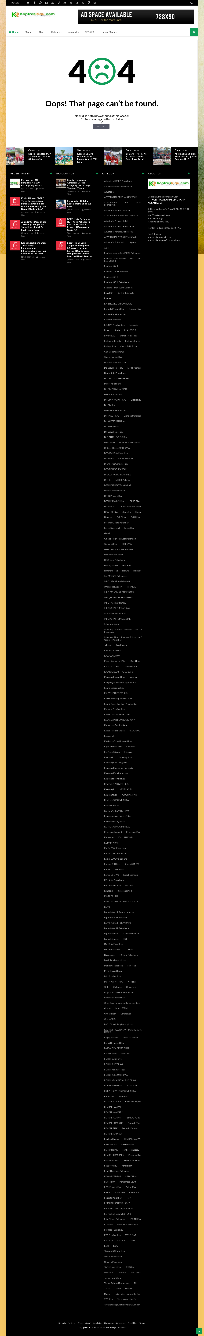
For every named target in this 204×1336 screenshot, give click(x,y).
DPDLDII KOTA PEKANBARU (117, 474)
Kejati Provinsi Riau (113, 746)
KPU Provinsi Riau (112, 885)
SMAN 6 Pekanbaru (113, 1262)
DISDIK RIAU (110, 405)
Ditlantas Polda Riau (113, 432)
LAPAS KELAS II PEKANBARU (117, 923)
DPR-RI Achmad (123, 480)
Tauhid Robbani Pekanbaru (116, 1283)
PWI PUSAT (130, 1235)
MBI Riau (131, 965)
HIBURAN (126, 565)
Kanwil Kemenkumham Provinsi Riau (121, 704)
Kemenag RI (109, 789)
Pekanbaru (109, 1096)
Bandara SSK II (111, 266)
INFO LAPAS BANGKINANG (117, 581)
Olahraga (117, 987)
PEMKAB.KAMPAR (132, 1139)
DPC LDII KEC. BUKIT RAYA (117, 448)
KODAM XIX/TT (112, 842)
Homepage (101, 126)
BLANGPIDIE (130, 330)
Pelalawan (123, 1096)
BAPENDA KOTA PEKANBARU (118, 303)
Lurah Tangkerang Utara (115, 960)
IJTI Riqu (137, 570)
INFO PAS (131, 586)
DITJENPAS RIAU (112, 426)
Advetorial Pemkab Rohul (116, 221)
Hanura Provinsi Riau (113, 554)
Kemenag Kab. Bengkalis (115, 762)
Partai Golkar (110, 1053)
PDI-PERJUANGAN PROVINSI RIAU (120, 1091)
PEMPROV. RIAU (132, 1160)
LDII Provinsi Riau (112, 949)
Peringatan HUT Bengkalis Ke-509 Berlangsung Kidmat (32, 183)
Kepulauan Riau (133, 832)
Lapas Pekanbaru (131, 933)
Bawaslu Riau (135, 309)
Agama (133, 242)
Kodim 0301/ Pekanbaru (115, 853)
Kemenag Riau (110, 794)
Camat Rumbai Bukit (113, 357)
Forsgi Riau (129, 528)
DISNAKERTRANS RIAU (115, 421)
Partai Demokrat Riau (114, 1043)
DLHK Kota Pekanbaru (129, 442)
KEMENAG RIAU (129, 794)
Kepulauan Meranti (113, 832)
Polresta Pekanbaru (113, 1198)
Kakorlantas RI (131, 666)
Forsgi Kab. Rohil (112, 528)
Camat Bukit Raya (128, 346)
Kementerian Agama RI (114, 821)
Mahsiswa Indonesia (113, 965)
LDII (125, 939)
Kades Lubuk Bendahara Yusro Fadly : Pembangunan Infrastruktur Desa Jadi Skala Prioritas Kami (34, 248)
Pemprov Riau (135, 1155)
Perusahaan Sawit (128, 1181)
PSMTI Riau (136, 1219)
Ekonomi (108, 517)
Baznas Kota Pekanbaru (115, 314)
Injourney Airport (112, 624)
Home (15, 32)
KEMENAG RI (126, 789)
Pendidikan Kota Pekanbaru (117, 1171)
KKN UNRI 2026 (125, 837)
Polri (129, 1198)
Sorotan (122, 1272)
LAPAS (107, 907)
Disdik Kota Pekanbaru (115, 373)
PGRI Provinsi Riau (112, 1187)
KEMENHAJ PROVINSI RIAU (117, 800)
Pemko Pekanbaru (130, 1150)
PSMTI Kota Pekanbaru (115, 1219)
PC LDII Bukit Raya (113, 1059)
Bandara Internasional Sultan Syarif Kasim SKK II (123, 259)
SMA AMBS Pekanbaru (114, 1251)
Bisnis (117, 330)
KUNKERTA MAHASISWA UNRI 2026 (121, 901)
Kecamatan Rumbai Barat (116, 725)
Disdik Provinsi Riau (113, 394)
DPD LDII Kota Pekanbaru (116, 453)
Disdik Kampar (134, 368)
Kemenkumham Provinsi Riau (117, 816)
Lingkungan (109, 955)
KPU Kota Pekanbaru (114, 880)
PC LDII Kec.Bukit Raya (114, 1069)
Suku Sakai (136, 1272)
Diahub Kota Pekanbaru (115, 362)
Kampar (133, 677)
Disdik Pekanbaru (112, 383)
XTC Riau (108, 1299)
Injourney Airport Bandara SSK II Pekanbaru (123, 630)
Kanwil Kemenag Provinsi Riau (118, 698)
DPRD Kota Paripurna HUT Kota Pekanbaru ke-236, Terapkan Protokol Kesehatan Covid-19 (78, 224)
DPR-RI (107, 480)
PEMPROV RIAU (112, 1160)
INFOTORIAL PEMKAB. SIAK (117, 619)
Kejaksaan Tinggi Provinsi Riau (118, 741)
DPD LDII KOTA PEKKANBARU (118, 458)
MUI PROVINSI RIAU (114, 981)
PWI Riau (108, 1240)
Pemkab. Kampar (130, 1128)
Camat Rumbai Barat (114, 351)
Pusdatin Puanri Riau (113, 1230)
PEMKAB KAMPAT (112, 1117)
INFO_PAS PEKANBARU (115, 603)
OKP (106, 987)
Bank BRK (108, 293)
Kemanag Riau (125, 757)
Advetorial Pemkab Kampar (117, 210)
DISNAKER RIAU (111, 416)
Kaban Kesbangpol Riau (115, 661)
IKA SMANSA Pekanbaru (115, 576)
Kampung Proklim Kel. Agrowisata (120, 682)
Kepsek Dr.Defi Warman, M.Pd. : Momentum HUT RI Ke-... (38, 157)
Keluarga (128, 752)
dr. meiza (126, 512)
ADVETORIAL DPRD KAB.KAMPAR (120, 197)
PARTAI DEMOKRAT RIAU (116, 1048)
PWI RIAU (121, 1240)
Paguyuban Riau (111, 1037)
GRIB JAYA (127, 544)
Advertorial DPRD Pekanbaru (118, 181)
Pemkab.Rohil (110, 1144)
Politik (107, 1192)
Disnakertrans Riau (132, 416)
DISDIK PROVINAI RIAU (115, 389)
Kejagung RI (109, 736)
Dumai (138, 512)
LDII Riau (129, 949)
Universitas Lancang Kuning (127, 1294)
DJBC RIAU (109, 442)
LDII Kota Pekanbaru (114, 944)
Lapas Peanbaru (111, 933)
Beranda (15, 3)
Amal (106, 247)
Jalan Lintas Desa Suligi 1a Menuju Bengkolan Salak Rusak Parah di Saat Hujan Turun (33, 225)
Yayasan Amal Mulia (126, 1299)
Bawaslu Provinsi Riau (114, 309)
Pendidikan (127, 1165)
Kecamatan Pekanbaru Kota (117, 714)
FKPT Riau (121, 517)
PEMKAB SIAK (110, 1128)
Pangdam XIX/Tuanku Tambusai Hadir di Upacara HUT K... (186, 156)
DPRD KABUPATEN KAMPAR (117, 485)
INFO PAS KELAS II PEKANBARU (119, 592)
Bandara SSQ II (111, 277)
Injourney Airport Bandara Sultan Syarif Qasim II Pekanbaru (123, 638)
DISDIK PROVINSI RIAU (115, 399)
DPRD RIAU (109, 506)
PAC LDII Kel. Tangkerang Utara (118, 1024)
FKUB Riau (135, 517)
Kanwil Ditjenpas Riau (114, 688)
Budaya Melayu (132, 341)
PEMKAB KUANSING (113, 1123)
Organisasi (131, 987)
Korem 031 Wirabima (114, 869)
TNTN (107, 1288)
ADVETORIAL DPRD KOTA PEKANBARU (123, 203)
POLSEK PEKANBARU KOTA (117, 1203)
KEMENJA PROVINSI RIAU (116, 811)
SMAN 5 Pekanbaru (113, 1256)
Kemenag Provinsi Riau (114, 778)
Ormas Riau (125, 1013)
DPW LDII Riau (111, 512)
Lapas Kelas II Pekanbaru (115, 917)
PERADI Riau (131, 1176)
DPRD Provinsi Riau (113, 496)
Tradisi (117, 1288)
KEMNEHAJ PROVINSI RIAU (117, 826)
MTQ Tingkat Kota (113, 971)
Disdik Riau (136, 399)
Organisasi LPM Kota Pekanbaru (119, 992)
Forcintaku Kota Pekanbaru (117, 522)
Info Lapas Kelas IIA (113, 586)
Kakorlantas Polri (112, 666)
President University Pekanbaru (119, 1208)
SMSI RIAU (109, 1272)
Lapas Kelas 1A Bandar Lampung (119, 912)
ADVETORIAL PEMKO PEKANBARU (120, 237)
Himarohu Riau (111, 570)
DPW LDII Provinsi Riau (130, 506)
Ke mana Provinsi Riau (114, 709)
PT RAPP (108, 1224)
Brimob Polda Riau (128, 335)
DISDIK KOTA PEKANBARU (117, 378)
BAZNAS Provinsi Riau (114, 325)
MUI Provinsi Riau (112, 976)
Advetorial (109, 191)
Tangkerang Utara (112, 1278)
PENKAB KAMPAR (112, 1176)
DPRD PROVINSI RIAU (114, 501)
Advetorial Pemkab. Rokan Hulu (119, 226)
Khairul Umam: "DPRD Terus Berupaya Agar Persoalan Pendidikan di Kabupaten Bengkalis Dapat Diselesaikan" (33, 203)
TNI (135, 1283)
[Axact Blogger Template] (33, 17)
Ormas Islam (110, 1013)
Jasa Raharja (121, 645)
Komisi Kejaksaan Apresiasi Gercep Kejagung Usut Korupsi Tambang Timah (79, 184)
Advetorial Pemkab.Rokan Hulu (118, 231)
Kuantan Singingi (124, 891)
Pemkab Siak (134, 1123)
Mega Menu (108, 32)
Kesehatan (109, 837)
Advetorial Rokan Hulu (114, 242)
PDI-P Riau (132, 1085)
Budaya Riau (110, 346)
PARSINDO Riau (131, 1037)
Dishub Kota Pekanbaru (115, 410)
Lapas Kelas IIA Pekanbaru (116, 928)
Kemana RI (109, 757)
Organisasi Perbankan (114, 997)
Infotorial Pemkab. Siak (115, 613)
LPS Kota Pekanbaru (128, 955)
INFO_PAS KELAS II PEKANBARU (119, 597)
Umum (107, 1294)
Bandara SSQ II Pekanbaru (116, 282)
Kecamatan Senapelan (114, 730)
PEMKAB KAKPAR (112, 1101)
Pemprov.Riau (110, 1165)
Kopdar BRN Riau (112, 864)
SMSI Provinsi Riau (112, 1267)
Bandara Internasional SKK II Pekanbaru (122, 253)
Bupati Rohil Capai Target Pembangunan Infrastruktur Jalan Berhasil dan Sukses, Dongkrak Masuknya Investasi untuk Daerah (79, 249)
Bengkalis (133, 325)
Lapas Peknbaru (111, 939)
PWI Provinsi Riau (112, 1235)
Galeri (107, 533)
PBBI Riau (125, 1053)
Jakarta (107, 645)
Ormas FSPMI (121, 1008)
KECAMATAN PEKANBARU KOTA (119, 720)
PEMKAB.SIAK (128, 1144)
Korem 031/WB (111, 875)
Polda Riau (131, 1187)
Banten (107, 298)
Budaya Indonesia (112, 341)
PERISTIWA (109, 1181)
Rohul (116, 1246)
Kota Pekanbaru (130, 875)
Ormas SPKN (110, 1019)
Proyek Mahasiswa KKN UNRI (117, 1214)
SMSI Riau (130, 1267)
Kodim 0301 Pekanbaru (115, 848)
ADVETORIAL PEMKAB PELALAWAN (121, 215)
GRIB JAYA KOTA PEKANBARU (118, 549)
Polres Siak (134, 1192)
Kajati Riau (135, 661)
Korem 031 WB (132, 864)
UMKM (128, 1288)
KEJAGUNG (134, 730)
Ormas (107, 1008)
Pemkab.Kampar (112, 1139)
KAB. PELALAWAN (112, 650)
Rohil (106, 1246)
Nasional (132, 981)
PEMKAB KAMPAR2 (113, 1112)
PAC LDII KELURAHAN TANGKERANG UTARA (123, 1031)
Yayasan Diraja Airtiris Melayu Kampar (122, 1304)
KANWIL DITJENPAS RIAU (116, 693)
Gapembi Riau (110, 544)
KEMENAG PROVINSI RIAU (116, 784)
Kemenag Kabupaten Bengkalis (118, 768)
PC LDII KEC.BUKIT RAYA (116, 1075)
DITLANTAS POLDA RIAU (116, 437)
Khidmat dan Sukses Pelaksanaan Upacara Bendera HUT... (137, 156)
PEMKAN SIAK (111, 1150)
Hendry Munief (111, 565)
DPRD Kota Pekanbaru (114, 490)
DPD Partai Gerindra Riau (116, 464)
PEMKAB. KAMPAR (113, 1133)
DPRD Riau (135, 501)
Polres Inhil (120, 1192)
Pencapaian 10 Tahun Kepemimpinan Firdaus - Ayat (80, 204)
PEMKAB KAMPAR (112, 1107)
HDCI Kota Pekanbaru (114, 560)
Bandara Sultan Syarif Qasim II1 (119, 287)
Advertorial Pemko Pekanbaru (118, 186)
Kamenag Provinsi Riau (114, 677)
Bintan (107, 330)
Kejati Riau (131, 746)
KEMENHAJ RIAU (112, 805)
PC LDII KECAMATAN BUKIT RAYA (120, 1080)
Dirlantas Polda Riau (113, 368)
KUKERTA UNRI (111, 896)
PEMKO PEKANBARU (114, 1155)
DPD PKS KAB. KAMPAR (115, 469)
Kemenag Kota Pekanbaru (116, 773)
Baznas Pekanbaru (112, 319)
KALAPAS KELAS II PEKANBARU (119, 672)
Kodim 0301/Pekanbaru (115, 859)
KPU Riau (129, 885)
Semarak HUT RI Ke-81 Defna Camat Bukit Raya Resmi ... (88, 156)
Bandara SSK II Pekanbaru (116, 271)
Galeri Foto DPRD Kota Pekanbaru (120, 538)
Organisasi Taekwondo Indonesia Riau (122, 1003)
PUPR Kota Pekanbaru (127, 1224)
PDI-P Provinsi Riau (113, 1085)
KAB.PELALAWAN (112, 655)
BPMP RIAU (109, 335)
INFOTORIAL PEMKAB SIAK (117, 608)
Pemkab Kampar (133, 1101)
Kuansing (108, 891)
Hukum (125, 570)
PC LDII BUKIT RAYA (113, 1064)
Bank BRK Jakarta (126, 293)
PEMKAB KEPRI (133, 1117)
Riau (133, 1240)
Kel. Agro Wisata (112, 752)
